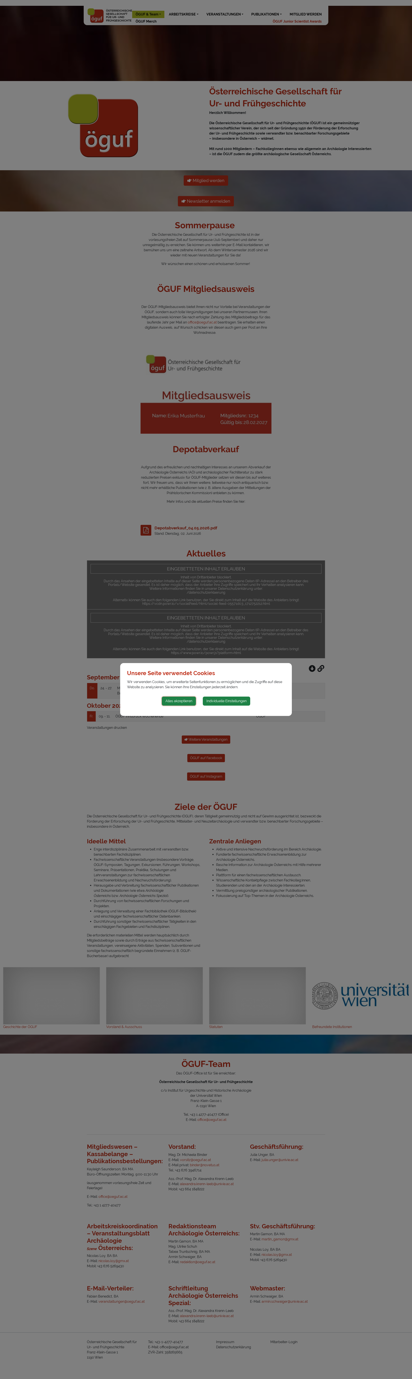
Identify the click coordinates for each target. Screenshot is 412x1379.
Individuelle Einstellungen (226, 701)
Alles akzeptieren (178, 701)
